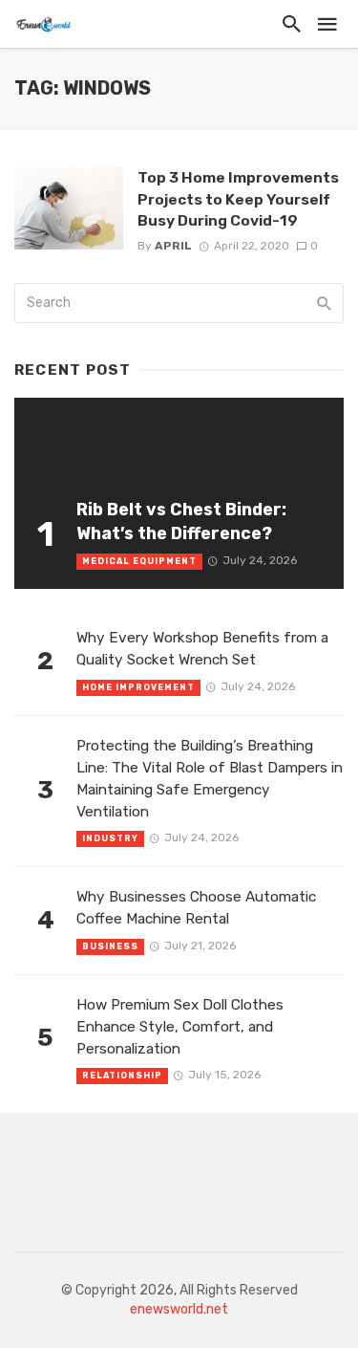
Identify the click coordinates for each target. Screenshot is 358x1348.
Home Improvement (138, 687)
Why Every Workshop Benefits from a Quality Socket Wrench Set (202, 648)
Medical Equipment (139, 561)
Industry (110, 838)
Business (110, 946)
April (173, 245)
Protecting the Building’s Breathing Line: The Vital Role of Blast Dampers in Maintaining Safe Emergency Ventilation (209, 778)
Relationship (122, 1075)
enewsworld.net (179, 1309)
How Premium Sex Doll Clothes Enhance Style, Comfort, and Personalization (180, 1026)
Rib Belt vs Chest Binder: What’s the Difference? (181, 521)
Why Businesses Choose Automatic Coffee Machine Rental (196, 907)
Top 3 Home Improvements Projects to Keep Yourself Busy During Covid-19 (238, 198)
